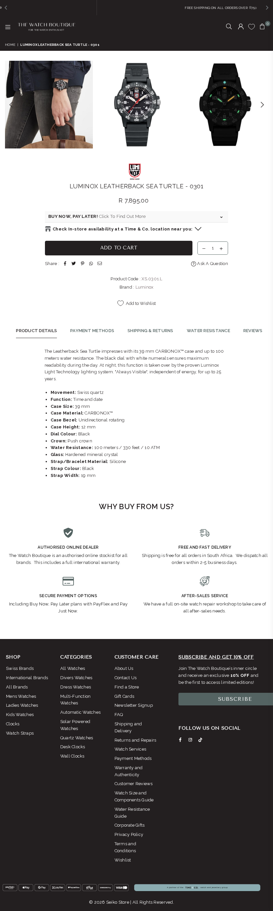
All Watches (72, 668)
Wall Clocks (72, 756)
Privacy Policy (129, 834)
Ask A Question (212, 263)
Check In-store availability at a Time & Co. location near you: (122, 229)
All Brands (17, 686)
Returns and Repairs (135, 740)
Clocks (13, 723)
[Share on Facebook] (65, 263)
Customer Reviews (134, 783)
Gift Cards (125, 696)
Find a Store (127, 686)
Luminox (145, 287)
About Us (124, 668)
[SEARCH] (229, 27)
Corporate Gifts (130, 825)
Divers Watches (76, 677)
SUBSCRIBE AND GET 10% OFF (216, 657)
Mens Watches (21, 696)
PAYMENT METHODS (92, 330)
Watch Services (130, 749)
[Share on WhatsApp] (91, 263)
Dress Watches (75, 686)
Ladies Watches (22, 705)
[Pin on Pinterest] (82, 263)
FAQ (119, 714)
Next (262, 104)
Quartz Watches (76, 737)
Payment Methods (133, 758)
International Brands (27, 677)
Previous (11, 104)
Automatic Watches (80, 712)
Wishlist (123, 860)
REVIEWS (253, 330)
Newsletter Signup (134, 705)
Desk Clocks (72, 746)
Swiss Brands (20, 668)
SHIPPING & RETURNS (150, 330)
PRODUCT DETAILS (36, 330)
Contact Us (126, 677)
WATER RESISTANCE (208, 330)
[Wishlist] (251, 27)
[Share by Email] (100, 263)
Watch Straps (20, 733)
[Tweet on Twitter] (74, 263)
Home (10, 44)
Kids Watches (20, 714)
